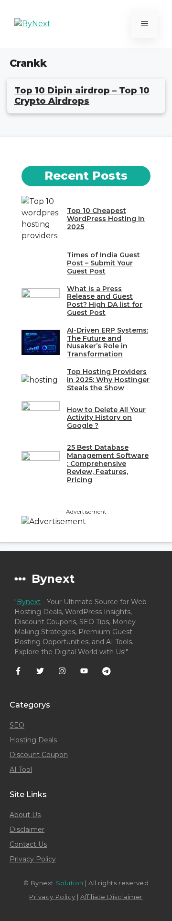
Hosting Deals (33, 740)
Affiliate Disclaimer (111, 897)
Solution (70, 883)
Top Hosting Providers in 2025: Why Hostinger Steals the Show (108, 379)
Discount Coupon (39, 754)
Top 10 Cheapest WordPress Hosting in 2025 (106, 218)
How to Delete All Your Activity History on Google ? (106, 417)
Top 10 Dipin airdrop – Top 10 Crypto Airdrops (82, 95)
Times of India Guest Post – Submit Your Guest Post (103, 263)
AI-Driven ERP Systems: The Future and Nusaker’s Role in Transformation (107, 342)
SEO (17, 725)
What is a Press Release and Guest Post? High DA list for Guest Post (104, 300)
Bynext (29, 601)
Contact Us (28, 844)
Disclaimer (27, 829)
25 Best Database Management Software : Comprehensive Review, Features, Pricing (108, 463)
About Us (25, 814)
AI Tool (21, 769)
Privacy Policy (33, 859)
